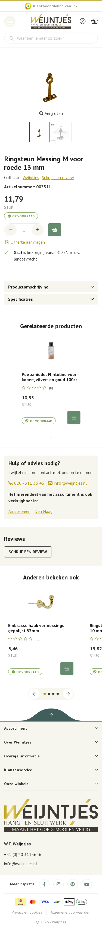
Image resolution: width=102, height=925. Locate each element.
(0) (51, 388)
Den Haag (43, 511)
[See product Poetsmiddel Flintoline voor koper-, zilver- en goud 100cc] (51, 351)
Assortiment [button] (15, 728)
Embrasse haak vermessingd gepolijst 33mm (36, 628)
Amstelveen (19, 511)
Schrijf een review (58, 177)
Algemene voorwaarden (70, 912)
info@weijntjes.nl (20, 863)
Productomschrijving (28, 287)
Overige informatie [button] (22, 756)
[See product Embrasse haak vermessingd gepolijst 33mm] (41, 602)
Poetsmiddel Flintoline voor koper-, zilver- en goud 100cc (49, 377)
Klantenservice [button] (18, 769)
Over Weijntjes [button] (18, 742)
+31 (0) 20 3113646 (22, 854)
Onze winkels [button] (16, 783)
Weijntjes (31, 177)
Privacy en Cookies (27, 912)
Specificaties (20, 299)
